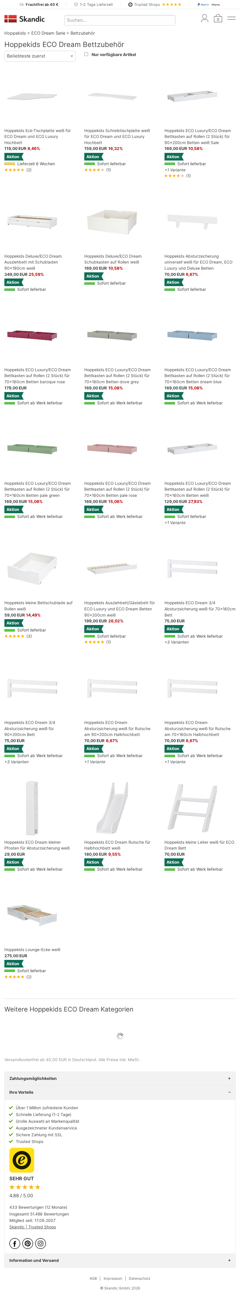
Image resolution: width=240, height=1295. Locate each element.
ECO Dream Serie (48, 33)
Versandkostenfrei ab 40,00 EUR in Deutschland (50, 1059)
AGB (93, 1278)
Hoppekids (15, 33)
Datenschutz (139, 1278)
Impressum (113, 1278)
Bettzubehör (83, 33)
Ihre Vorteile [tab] (21, 1092)
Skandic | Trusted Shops (32, 1227)
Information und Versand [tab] (34, 1260)
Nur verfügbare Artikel (114, 54)
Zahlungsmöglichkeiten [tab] (33, 1078)
